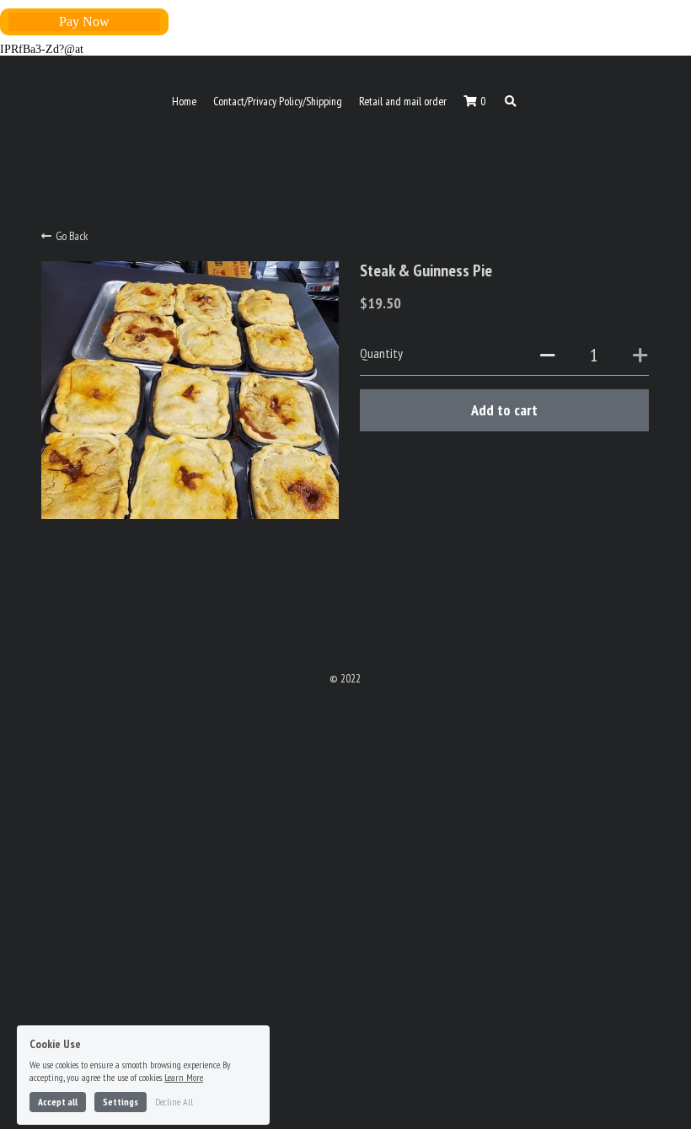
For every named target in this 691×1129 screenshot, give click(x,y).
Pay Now (84, 21)
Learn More (183, 1022)
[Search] (510, 102)
